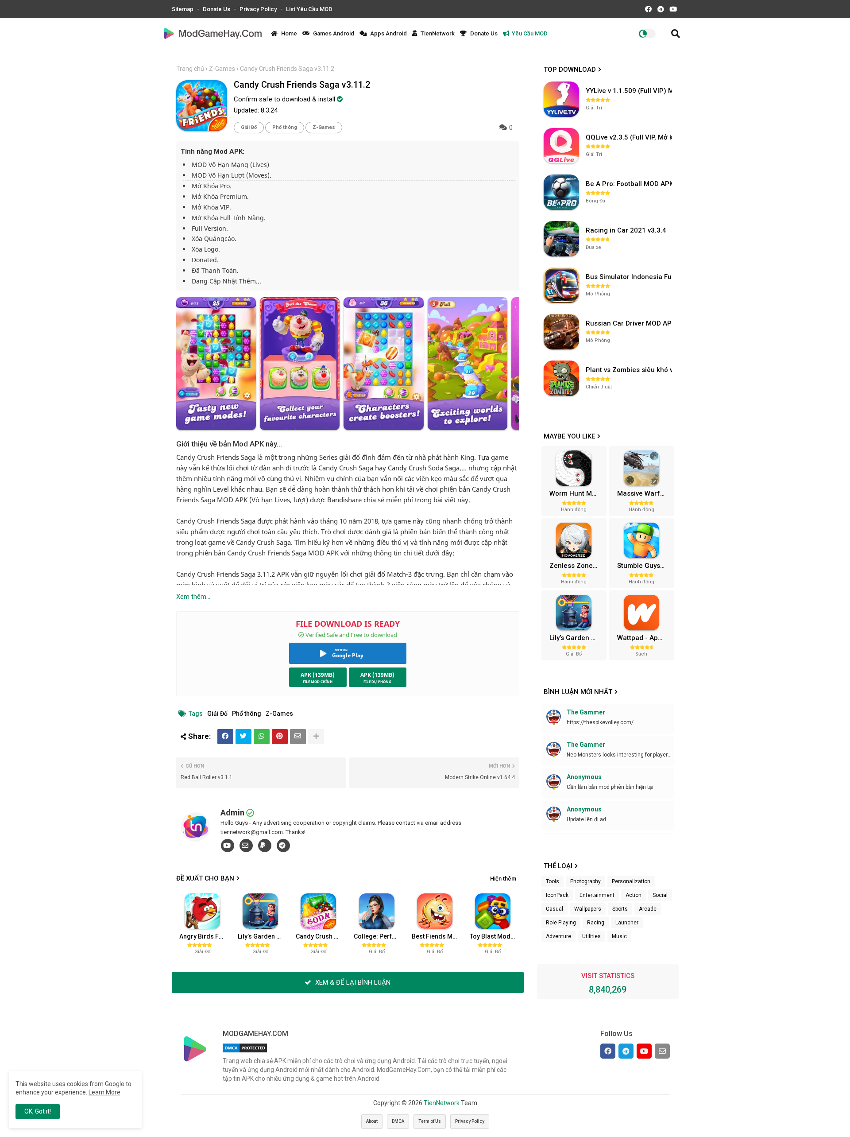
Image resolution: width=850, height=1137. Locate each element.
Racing (595, 923)
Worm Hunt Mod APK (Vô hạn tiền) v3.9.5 (576, 493)
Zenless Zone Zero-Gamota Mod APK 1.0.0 (576, 566)
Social (660, 895)
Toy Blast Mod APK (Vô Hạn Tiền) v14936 (495, 936)
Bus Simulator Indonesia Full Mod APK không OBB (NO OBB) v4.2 (630, 277)
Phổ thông (284, 127)
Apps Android (388, 33)
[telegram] (283, 845)
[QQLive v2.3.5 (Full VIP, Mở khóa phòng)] (561, 145)
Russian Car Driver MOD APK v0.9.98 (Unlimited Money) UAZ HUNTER (630, 323)
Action (633, 895)
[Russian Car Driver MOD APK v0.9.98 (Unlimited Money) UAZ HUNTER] (561, 331)
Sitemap (183, 9)
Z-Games (222, 68)
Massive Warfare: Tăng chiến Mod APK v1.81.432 (644, 493)
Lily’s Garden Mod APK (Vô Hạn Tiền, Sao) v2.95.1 (263, 936)
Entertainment (597, 895)
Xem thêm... (193, 597)
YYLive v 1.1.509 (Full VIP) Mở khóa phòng (630, 91)
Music (619, 936)
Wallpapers (587, 909)
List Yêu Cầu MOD (309, 9)
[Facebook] (225, 736)
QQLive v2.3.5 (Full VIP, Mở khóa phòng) (630, 137)
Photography (585, 881)
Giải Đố (249, 127)
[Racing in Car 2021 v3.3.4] (561, 238)
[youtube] (227, 845)
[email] (246, 845)
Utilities (591, 936)
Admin (232, 812)
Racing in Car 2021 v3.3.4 (626, 230)
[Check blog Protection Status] (245, 1052)
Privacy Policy (259, 9)
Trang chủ (190, 68)
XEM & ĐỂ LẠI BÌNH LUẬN (351, 982)
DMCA (398, 1121)
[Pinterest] (280, 736)
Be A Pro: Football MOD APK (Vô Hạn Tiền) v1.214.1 (630, 184)
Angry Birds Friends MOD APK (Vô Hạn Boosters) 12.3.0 (205, 936)
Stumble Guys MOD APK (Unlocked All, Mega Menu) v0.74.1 (644, 566)
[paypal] (264, 845)
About (372, 1121)
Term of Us (429, 1121)
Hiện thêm (503, 878)
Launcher (626, 923)
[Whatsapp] (262, 736)
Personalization (631, 881)
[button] (675, 34)
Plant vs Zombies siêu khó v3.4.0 (630, 370)
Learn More (104, 1092)
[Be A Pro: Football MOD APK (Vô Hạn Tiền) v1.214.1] (561, 192)
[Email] (298, 736)
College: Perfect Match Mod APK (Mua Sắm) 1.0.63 (379, 936)
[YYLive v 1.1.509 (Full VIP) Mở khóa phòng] (561, 99)
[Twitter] (243, 736)
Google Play (347, 655)
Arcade (648, 909)
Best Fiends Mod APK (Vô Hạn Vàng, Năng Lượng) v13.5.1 (437, 936)
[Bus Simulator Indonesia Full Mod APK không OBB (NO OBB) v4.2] (561, 285)
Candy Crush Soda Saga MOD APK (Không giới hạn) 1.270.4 (321, 936)
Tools (552, 881)
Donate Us (217, 9)
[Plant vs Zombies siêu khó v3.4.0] (561, 378)
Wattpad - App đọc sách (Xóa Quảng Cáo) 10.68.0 (644, 638)
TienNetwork (437, 33)
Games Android (333, 33)
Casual (554, 909)
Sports (620, 909)
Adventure (558, 936)
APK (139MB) (318, 675)
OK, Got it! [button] (37, 1111)
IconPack (557, 895)
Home (288, 33)
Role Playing (561, 923)
